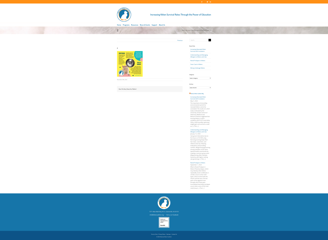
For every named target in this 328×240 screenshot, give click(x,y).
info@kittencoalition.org (157, 215)
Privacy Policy (162, 234)
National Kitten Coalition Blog (197, 93)
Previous (180, 40)
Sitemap (168, 234)
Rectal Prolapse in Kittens (197, 60)
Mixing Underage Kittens (197, 68)
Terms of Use (154, 234)
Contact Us (174, 234)
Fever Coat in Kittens (196, 64)
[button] (167, 24)
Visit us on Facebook (172, 215)
